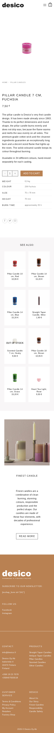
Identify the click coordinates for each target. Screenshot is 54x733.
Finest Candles (36, 705)
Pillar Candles (18, 82)
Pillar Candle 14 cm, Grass (15, 390)
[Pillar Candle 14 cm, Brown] (39, 264)
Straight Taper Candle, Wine (39, 313)
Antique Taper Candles (40, 656)
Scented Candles (37, 662)
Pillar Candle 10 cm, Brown (39, 352)
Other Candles (36, 665)
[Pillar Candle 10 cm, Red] (15, 264)
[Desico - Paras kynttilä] (13, 5)
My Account (7, 708)
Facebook (7, 610)
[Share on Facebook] (4, 221)
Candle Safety (36, 711)
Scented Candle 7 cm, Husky (15, 352)
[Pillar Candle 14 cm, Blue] (15, 302)
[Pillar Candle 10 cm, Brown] (39, 341)
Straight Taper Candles (40, 652)
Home (4, 82)
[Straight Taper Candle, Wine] (39, 302)
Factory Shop (8, 714)
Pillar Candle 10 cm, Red (15, 275)
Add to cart (31, 173)
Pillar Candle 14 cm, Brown (39, 275)
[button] (45, 4)
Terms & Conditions (11, 701)
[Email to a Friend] (15, 221)
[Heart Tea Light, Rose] (39, 379)
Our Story (34, 701)
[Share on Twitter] (10, 221)
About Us (33, 698)
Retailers (6, 711)
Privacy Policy (9, 705)
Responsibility (36, 708)
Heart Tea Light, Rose (39, 390)
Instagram (7, 613)
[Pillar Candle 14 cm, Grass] (15, 379)
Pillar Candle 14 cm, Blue (15, 313)
